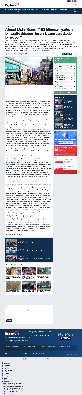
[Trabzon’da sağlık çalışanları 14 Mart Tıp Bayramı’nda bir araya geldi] (29, 285)
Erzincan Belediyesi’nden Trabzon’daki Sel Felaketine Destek (13, 277)
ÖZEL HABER (30, 9)
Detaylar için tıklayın (65, 92)
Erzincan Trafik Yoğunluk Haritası (49, 346)
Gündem (10, 353)
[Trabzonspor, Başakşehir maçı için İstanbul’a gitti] (44, 271)
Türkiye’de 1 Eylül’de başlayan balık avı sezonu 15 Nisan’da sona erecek (28, 277)
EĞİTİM (52, 9)
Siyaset (21, 353)
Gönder (9, 320)
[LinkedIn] (65, 334)
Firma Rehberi (8, 370)
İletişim (40, 353)
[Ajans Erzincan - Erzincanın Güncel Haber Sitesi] (12, 5)
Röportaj (6, 373)
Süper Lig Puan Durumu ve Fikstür (15, 388)
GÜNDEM (37, 9)
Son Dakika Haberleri (29, 349)
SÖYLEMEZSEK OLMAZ (20, 9)
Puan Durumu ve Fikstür (65, 346)
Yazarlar (6, 368)
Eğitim (37, 353)
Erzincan (30, 353)
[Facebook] (58, 334)
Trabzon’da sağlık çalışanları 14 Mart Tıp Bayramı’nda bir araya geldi (28, 291)
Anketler (6, 376)
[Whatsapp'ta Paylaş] (68, 54)
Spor (18, 353)
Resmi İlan (25, 12)
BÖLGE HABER (63, 9)
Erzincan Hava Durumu (30, 346)
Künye (44, 353)
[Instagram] (63, 334)
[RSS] (72, 334)
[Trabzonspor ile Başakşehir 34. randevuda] (44, 285)
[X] (61, 334)
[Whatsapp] (70, 334)
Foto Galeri (7, 365)
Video (34, 353)
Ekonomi (14, 353)
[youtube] (48, 359)
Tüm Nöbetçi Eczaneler (65, 172)
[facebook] (13, 359)
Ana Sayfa (7, 362)
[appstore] (65, 338)
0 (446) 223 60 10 (59, 168)
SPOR (47, 9)
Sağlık (6, 353)
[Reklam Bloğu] (65, 137)
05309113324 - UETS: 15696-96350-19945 (40, 335)
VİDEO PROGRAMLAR (10, 12)
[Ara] (76, 5)
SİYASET (43, 9)
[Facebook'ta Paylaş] (63, 54)
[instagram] (36, 359)
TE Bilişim (75, 354)
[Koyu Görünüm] (74, 10)
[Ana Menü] (75, 11)
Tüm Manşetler (11, 349)
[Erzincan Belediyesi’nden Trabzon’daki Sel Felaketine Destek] (13, 271)
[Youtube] (67, 334)
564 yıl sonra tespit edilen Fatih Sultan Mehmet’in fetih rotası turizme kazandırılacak (13, 291)
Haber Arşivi (45, 349)
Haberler (7, 26)
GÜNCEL (19, 12)
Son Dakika (26, 353)
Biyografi (6, 375)
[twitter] (24, 359)
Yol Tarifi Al (67, 161)
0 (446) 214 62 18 (59, 161)
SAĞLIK (57, 9)
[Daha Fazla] (70, 54)
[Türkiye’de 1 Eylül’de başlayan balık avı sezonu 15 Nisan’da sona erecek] (29, 271)
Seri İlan (6, 371)
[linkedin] (71, 359)
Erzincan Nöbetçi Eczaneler (13, 346)
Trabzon (13, 26)
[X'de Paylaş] (65, 54)
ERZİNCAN (10, 9)
